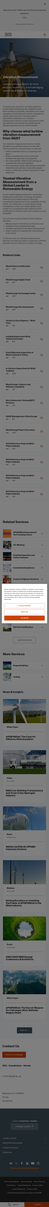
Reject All (24, 612)
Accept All (24, 618)
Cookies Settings (24, 606)
